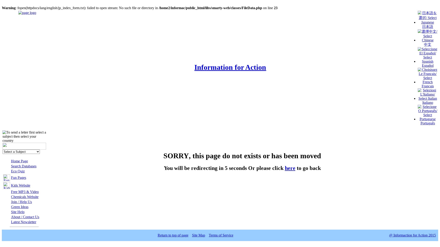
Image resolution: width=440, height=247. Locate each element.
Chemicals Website (24, 197)
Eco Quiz (18, 171)
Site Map (198, 235)
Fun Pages (18, 178)
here (290, 168)
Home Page (19, 161)
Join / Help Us (21, 202)
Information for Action (230, 67)
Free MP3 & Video (25, 192)
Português (428, 123)
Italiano (427, 103)
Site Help (18, 212)
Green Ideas (19, 207)
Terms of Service (221, 235)
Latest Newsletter (23, 222)
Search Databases (23, 166)
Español (428, 65)
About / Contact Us (25, 217)
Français (428, 86)
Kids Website (20, 185)
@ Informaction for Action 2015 (412, 235)
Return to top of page (173, 235)
